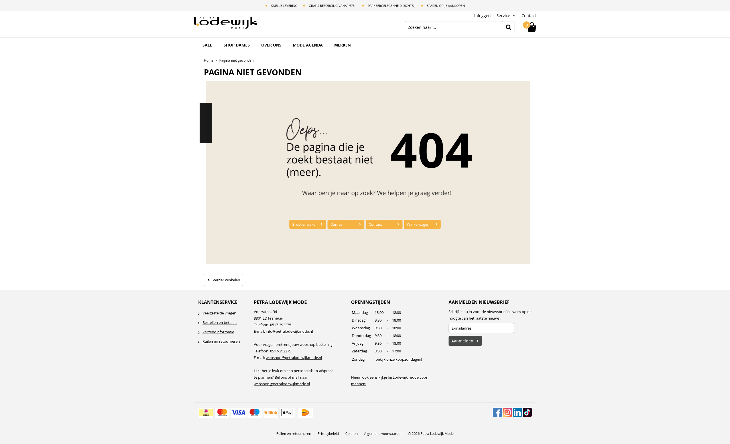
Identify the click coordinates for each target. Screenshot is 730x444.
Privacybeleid (328, 433)
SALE (207, 45)
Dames (336, 224)
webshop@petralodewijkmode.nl (294, 357)
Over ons (271, 45)
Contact (529, 15)
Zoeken (508, 27)
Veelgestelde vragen (219, 313)
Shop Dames (237, 45)
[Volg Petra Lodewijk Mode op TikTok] (527, 412)
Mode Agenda (308, 45)
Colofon (351, 433)
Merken (342, 45)
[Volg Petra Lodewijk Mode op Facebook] (497, 412)
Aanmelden (462, 341)
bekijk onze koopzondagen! (399, 359)
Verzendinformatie (218, 331)
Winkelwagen (418, 224)
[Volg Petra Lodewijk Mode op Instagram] (507, 412)
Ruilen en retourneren (221, 341)
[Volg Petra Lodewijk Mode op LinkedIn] (517, 412)
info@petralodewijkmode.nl (289, 331)
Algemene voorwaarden (383, 433)
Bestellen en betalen (219, 322)
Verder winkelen (226, 279)
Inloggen (482, 15)
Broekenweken (305, 224)
